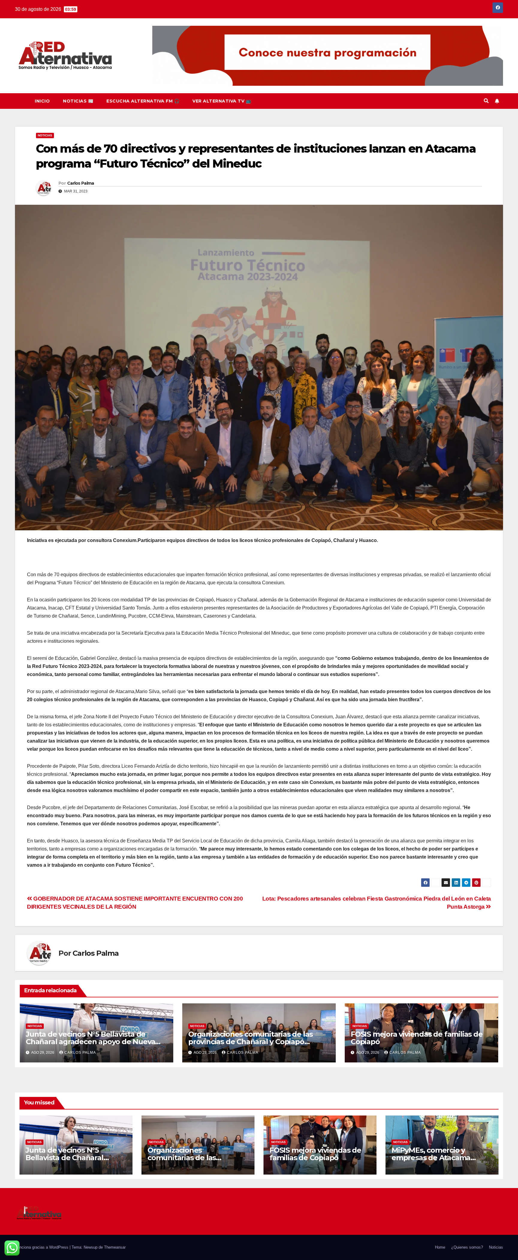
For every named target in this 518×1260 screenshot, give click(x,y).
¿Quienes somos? (467, 1247)
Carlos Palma (80, 183)
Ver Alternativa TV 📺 (221, 101)
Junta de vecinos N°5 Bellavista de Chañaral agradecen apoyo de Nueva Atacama (90, 1041)
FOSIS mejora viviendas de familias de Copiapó (417, 1038)
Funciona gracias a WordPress (42, 1247)
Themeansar (115, 1247)
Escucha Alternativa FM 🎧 (142, 101)
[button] (486, 100)
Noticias (45, 135)
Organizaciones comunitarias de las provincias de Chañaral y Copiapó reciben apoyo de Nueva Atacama (250, 1041)
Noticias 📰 (78, 101)
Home (440, 1247)
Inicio (42, 101)
